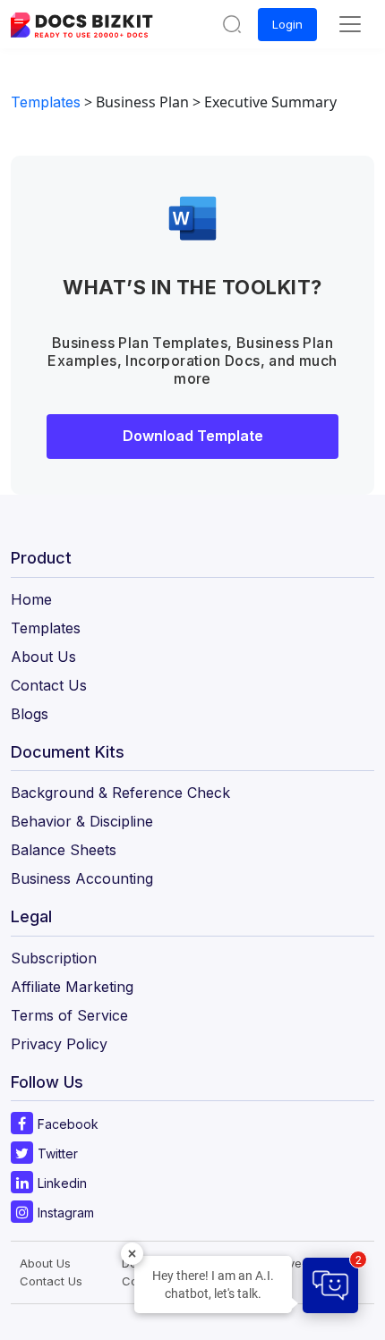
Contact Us (49, 685)
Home (31, 599)
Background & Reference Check (120, 792)
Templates (46, 102)
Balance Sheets (63, 850)
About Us (43, 657)
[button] (232, 24)
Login (287, 24)
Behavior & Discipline (82, 821)
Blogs (29, 714)
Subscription (54, 958)
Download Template (193, 436)
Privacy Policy (59, 1044)
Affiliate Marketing (72, 987)
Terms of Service (69, 1015)
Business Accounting (82, 878)
